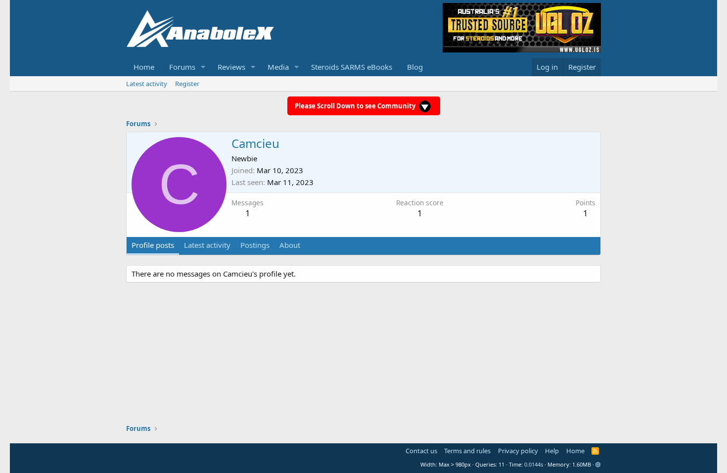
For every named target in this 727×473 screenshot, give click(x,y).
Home (144, 67)
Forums (182, 67)
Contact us (421, 450)
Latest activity (146, 83)
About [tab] (289, 245)
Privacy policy (518, 450)
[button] (203, 67)
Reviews (231, 67)
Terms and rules (467, 450)
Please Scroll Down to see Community (356, 105)
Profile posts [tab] (153, 245)
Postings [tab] (255, 245)
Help (552, 450)
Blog (415, 67)
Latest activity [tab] (207, 245)
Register (187, 83)
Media (278, 67)
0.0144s (533, 464)
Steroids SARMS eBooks (351, 67)
